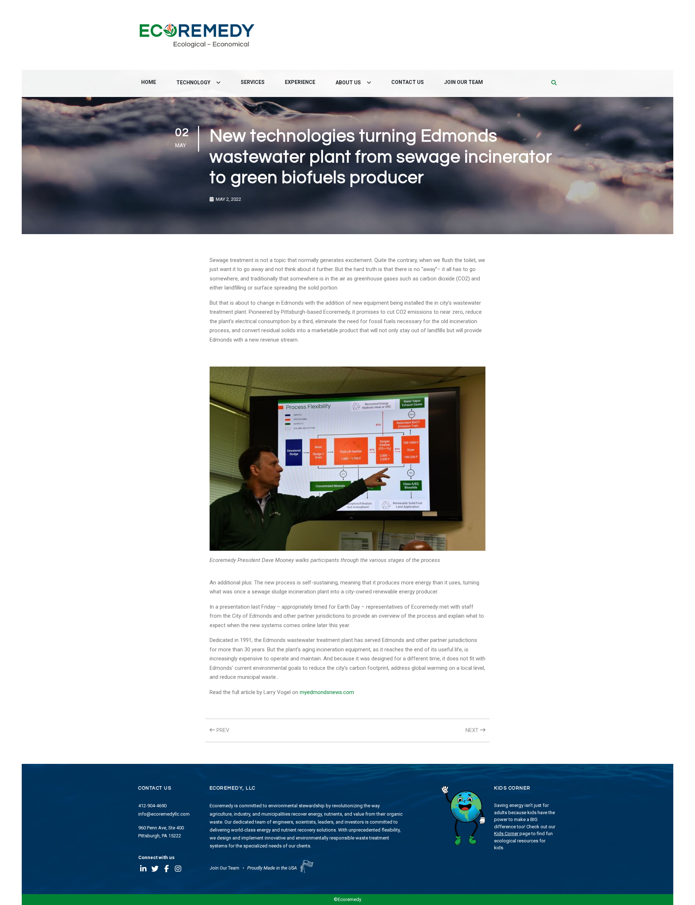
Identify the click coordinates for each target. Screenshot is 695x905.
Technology (193, 82)
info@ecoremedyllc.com (164, 814)
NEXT (473, 730)
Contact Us (407, 82)
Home (148, 82)
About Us (349, 82)
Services (253, 82)
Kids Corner (506, 833)
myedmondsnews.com (327, 692)
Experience (300, 82)
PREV (222, 730)
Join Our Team (463, 82)
